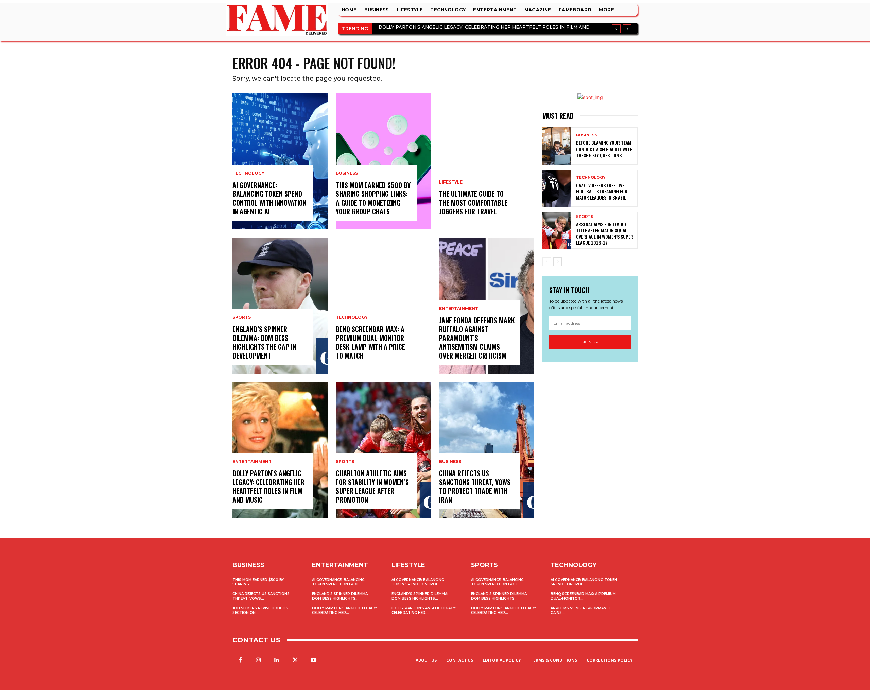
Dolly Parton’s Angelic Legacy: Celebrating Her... (344, 610)
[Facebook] (239, 660)
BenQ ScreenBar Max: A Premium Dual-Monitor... (583, 596)
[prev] (616, 28)
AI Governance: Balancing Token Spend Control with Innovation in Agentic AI (269, 198)
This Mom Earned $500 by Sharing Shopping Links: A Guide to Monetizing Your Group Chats (373, 198)
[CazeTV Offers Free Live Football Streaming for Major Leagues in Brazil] (556, 188)
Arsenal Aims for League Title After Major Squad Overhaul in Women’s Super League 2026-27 (604, 233)
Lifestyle (451, 182)
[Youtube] (313, 660)
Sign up (589, 341)
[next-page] (557, 261)
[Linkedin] (276, 660)
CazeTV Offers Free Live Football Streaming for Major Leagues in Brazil (601, 191)
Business (347, 173)
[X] (295, 660)
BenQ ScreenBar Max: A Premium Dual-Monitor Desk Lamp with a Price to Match (370, 342)
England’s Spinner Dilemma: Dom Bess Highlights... (340, 596)
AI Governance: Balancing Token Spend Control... (338, 581)
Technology (248, 173)
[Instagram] (258, 660)
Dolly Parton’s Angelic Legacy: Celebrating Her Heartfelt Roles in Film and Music (268, 486)
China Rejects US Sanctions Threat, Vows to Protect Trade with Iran (474, 486)
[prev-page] (546, 261)
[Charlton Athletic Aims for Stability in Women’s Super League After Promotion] (383, 450)
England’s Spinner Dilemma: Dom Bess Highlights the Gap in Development (264, 342)
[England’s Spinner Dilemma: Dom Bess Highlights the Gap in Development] (280, 306)
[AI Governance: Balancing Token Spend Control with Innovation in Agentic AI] (280, 161)
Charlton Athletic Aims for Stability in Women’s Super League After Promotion (372, 486)
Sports (241, 317)
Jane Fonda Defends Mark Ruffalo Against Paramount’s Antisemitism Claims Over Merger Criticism (477, 338)
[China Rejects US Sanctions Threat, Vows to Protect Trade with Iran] (486, 450)
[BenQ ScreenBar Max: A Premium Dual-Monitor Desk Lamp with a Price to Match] (383, 306)
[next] (627, 28)
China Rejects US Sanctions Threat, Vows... (261, 596)
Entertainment (252, 462)
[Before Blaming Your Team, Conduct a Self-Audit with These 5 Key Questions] (556, 146)
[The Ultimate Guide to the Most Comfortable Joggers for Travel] (486, 161)
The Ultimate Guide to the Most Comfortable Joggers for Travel (473, 203)
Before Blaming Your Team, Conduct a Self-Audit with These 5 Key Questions (604, 148)
